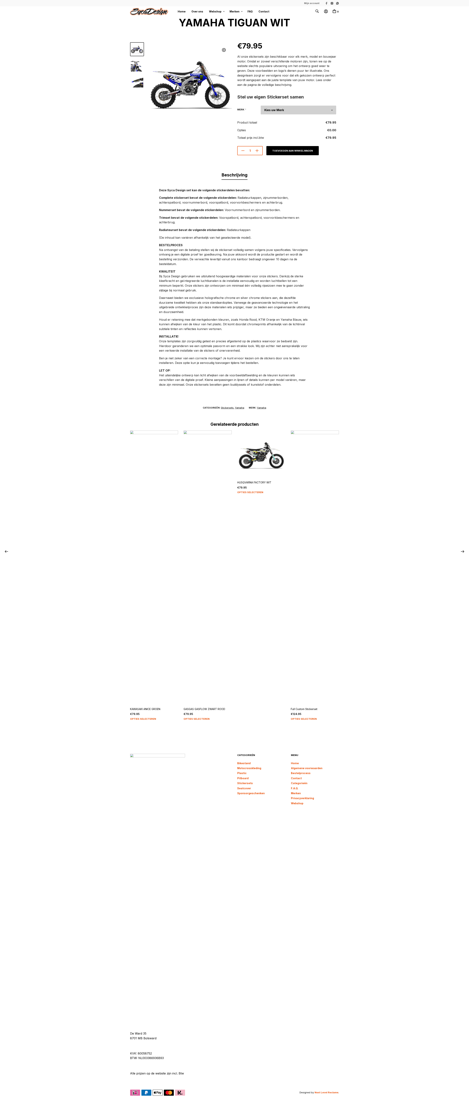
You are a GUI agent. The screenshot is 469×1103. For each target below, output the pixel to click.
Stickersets (227, 407)
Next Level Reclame (326, 1092)
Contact (263, 11)
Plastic (242, 773)
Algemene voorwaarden (306, 768)
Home (182, 11)
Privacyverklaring (302, 798)
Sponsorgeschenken (251, 793)
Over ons (197, 11)
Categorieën (299, 783)
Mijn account (311, 3)
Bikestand (244, 763)
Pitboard (243, 778)
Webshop (215, 11)
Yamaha (239, 407)
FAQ (250, 11)
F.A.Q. (294, 788)
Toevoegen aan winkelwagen (292, 150)
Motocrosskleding (249, 768)
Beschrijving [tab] (234, 175)
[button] (224, 50)
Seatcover (244, 788)
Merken (234, 11)
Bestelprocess (301, 773)
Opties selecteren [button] (143, 719)
